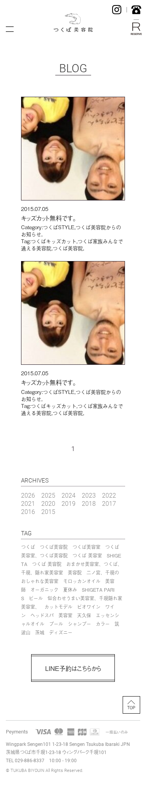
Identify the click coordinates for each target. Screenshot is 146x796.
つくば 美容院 (47, 564)
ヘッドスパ (42, 615)
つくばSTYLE (58, 227)
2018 (89, 503)
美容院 (75, 572)
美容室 (65, 615)
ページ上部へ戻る (131, 705)
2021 (28, 503)
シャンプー (79, 623)
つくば (28, 546)
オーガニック (44, 589)
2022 (109, 495)
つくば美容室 (86, 546)
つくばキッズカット (53, 241)
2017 (109, 503)
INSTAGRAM (117, 9)
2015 (48, 511)
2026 (28, 495)
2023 (89, 495)
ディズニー (60, 632)
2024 (69, 495)
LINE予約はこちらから (73, 668)
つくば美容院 (68, 248)
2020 (48, 503)
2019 (69, 503)
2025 (48, 495)
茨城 (39, 632)
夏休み (70, 589)
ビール (36, 598)
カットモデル (58, 606)
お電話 (136, 9)
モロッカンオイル (81, 581)
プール (56, 623)
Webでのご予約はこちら (136, 28)
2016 (28, 511)
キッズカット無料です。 (48, 218)
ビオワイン (88, 606)
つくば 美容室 (87, 555)
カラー (103, 623)
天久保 (84, 615)
